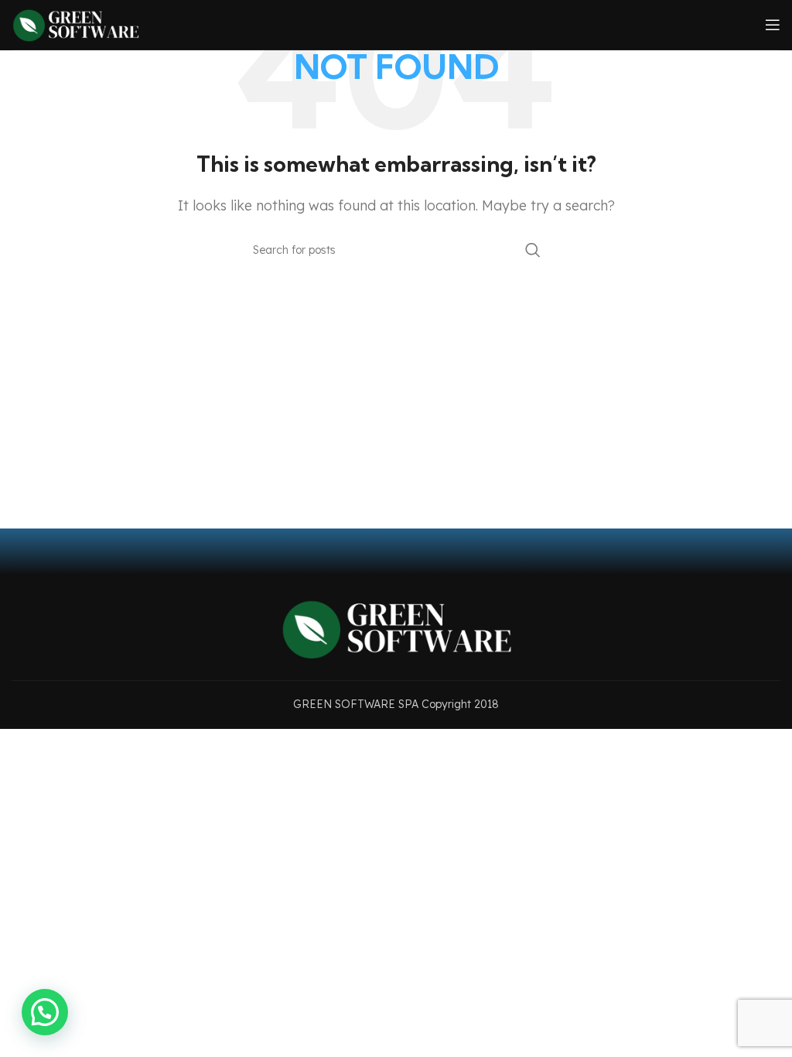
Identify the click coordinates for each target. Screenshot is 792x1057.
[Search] (533, 250)
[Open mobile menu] (772, 24)
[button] (45, 1012)
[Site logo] (75, 23)
